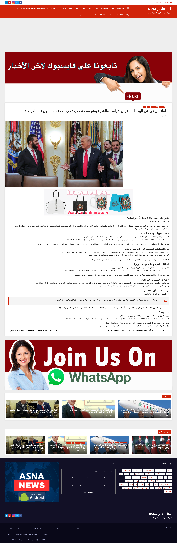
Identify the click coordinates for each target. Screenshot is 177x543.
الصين (162, 474)
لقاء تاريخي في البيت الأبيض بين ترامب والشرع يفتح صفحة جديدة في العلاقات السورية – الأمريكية (95, 111)
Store (16, 8)
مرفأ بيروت (159, 488)
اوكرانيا (127, 474)
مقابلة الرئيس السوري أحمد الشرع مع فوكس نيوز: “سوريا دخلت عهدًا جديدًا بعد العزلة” (136, 330)
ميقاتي (130, 488)
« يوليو (114, 495)
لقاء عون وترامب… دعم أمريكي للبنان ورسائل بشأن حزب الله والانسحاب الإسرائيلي (34, 410)
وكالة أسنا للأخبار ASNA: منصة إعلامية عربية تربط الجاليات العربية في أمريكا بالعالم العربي (104, 14)
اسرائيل (163, 470)
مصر (152, 488)
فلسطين (141, 484)
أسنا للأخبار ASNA (159, 9)
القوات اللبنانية (149, 474)
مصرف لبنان (145, 488)
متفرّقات (68, 442)
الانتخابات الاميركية (148, 470)
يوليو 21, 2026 (163, 415)
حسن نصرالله (160, 481)
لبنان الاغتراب (107, 442)
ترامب (160, 477)
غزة (152, 484)
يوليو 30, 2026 (164, 450)
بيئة (165, 477)
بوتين (170, 477)
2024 (171, 527)
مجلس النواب (167, 488)
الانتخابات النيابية (137, 470)
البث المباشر (120, 8)
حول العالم (77, 8)
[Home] (128, 8)
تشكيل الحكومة (152, 477)
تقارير (70, 8)
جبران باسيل (136, 477)
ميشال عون (137, 488)
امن (132, 474)
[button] (6, 11)
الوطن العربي (105, 8)
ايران (121, 474)
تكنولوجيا (144, 477)
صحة (156, 484)
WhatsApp (54, 8)
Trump (169, 470)
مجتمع (121, 484)
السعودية (168, 474)
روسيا (136, 481)
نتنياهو (124, 488)
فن (136, 484)
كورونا (131, 484)
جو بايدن (128, 477)
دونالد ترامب (143, 481)
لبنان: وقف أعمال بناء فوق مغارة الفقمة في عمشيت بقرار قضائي (33, 330)
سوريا (144, 106)
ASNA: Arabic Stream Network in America (34, 8)
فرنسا (147, 484)
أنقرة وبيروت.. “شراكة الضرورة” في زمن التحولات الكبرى (152, 446)
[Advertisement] (88, 32)
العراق (157, 474)
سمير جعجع (168, 484)
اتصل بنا (63, 8)
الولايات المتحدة (87, 8)
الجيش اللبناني (126, 470)
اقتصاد (157, 470)
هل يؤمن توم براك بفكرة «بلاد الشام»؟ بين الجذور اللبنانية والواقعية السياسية (90, 410)
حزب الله (168, 481)
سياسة (96, 8)
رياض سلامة (129, 481)
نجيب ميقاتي (167, 491)
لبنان (113, 8)
